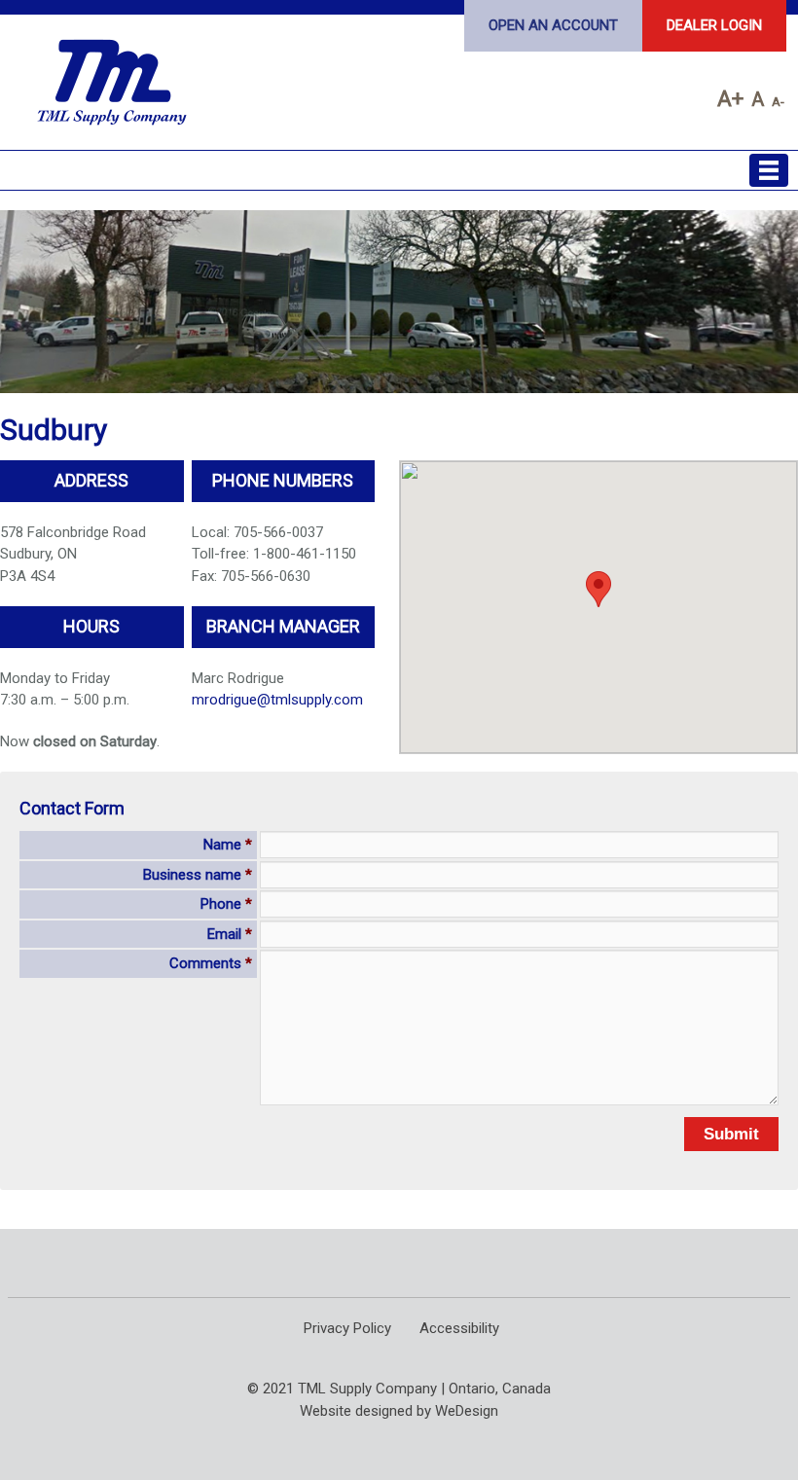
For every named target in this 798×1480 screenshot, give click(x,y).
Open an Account (553, 25)
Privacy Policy (347, 1328)
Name (227, 844)
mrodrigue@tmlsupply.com (277, 699)
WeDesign (466, 1411)
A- (778, 101)
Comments (210, 963)
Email (229, 934)
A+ (730, 98)
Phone (226, 904)
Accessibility (459, 1328)
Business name (197, 875)
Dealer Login (714, 25)
